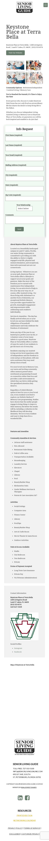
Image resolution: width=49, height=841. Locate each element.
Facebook (18, 652)
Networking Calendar (24, 820)
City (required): (11, 175)
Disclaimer (14, 834)
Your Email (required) (13, 155)
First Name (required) (13, 135)
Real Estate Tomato (29, 787)
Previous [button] (9, 64)
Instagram (18, 648)
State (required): (11, 185)
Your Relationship (23, 205)
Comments (9, 215)
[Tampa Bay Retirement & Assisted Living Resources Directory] (24, 7)
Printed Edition (24, 815)
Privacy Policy (15, 828)
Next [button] (40, 64)
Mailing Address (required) (15, 165)
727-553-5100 (28, 768)
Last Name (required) (13, 145)
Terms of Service (32, 828)
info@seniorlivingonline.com (27, 771)
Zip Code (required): (13, 195)
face (27, 797)
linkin (20, 797)
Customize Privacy (30, 834)
